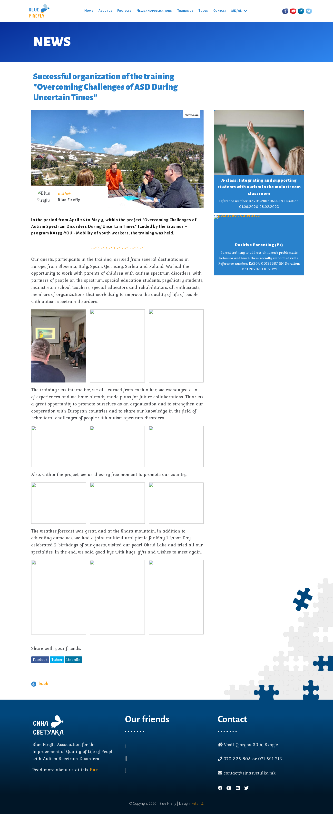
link (94, 769)
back (43, 683)
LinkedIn (73, 659)
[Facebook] (220, 788)
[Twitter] (246, 788)
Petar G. (197, 803)
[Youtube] (229, 788)
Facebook (40, 659)
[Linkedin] (237, 788)
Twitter (56, 659)
